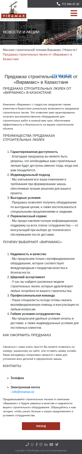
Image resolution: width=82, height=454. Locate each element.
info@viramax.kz (23, 391)
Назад (41, 426)
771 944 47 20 (70, 4)
